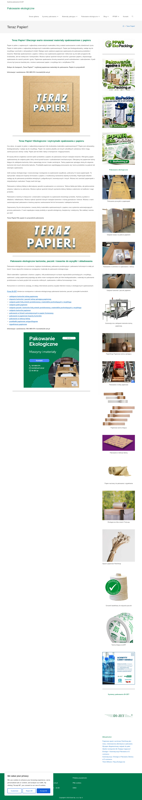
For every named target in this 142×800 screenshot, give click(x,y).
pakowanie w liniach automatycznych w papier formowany (31, 313)
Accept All (43, 791)
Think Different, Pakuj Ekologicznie (113, 762)
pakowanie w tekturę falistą (19, 318)
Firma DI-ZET (12, 291)
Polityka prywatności (80, 778)
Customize (14, 791)
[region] (28, 784)
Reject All (29, 791)
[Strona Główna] (123, 26)
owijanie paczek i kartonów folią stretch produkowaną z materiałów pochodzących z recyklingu (45, 307)
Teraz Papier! (130, 26)
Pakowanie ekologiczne (20, 8)
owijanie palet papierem (18, 305)
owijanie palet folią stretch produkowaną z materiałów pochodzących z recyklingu (40, 302)
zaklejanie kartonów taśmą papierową (23, 296)
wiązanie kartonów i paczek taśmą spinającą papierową (30, 299)
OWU (74, 788)
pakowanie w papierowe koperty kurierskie (25, 316)
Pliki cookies (77, 783)
